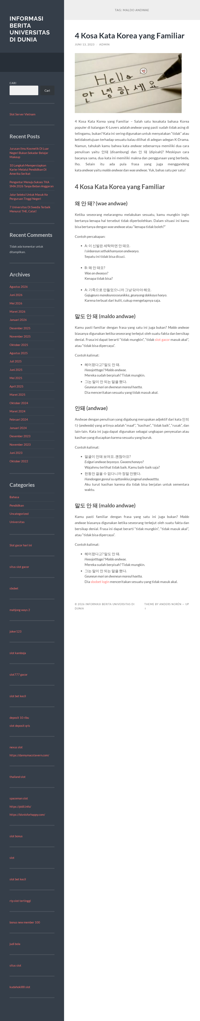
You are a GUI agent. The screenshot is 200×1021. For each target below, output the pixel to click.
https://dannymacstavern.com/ (29, 755)
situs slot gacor (19, 566)
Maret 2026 (17, 311)
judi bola (15, 944)
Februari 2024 (19, 419)
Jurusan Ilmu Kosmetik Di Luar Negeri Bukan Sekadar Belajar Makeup (29, 153)
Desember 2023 (20, 436)
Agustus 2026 (19, 286)
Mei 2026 (16, 303)
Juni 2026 (16, 295)
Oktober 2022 (19, 461)
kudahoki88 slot (20, 987)
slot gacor (162, 339)
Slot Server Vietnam (22, 114)
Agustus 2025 (19, 353)
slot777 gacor (19, 674)
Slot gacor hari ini (21, 545)
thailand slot (18, 776)
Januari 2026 (18, 319)
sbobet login (100, 581)
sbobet (14, 588)
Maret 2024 (17, 411)
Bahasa (14, 497)
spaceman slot (19, 798)
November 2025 (20, 336)
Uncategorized (19, 513)
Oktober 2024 (19, 403)
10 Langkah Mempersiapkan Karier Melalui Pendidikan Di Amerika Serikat (28, 170)
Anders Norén (170, 604)
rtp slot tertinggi (20, 900)
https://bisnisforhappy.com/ (27, 814)
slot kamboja (18, 653)
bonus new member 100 (25, 922)
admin (104, 44)
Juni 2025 (16, 369)
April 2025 (16, 386)
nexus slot (16, 747)
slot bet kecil (18, 696)
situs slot (15, 965)
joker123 (15, 631)
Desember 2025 (20, 328)
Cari (13, 83)
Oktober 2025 (19, 345)
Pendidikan (17, 505)
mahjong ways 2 (20, 610)
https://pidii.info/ (20, 806)
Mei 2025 (16, 378)
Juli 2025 (16, 361)
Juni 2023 (16, 452)
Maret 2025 (17, 394)
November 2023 (20, 444)
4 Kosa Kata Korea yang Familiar (130, 35)
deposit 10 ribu (19, 717)
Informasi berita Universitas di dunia (30, 29)
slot (12, 857)
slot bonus (16, 836)
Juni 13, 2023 (85, 44)
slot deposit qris (20, 725)
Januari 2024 (18, 428)
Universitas (17, 522)
